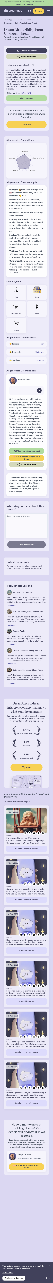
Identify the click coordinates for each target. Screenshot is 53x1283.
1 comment (11, 605)
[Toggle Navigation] (48, 11)
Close (48, 1278)
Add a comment (27, 544)
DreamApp (8, 20)
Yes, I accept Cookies (13, 1278)
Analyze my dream (28, 50)
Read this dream (26, 950)
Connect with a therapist (29, 451)
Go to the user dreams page (16, 801)
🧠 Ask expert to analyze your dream (26, 458)
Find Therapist (26, 98)
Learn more (7, 1272)
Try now (38, 11)
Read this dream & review (26, 849)
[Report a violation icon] (32, 65)
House (28, 20)
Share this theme (28, 56)
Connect (29, 4)
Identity (19, 20)
